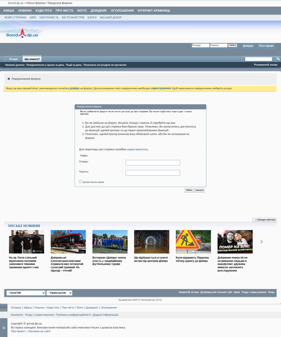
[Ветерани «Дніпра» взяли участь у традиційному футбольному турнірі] (110, 255)
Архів (237, 292)
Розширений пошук (265, 64)
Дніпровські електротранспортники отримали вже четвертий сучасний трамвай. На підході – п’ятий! (67, 264)
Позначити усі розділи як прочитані (105, 65)
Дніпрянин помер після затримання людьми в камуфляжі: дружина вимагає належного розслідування (232, 264)
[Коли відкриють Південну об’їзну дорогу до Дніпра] (193, 255)
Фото (82, 10)
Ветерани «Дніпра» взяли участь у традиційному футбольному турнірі (109, 261)
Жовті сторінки (15, 17)
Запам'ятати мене (93, 182)
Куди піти (44, 10)
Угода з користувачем (254, 292)
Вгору (271, 292)
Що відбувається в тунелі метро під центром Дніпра (151, 259)
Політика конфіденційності (73, 315)
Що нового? (32, 59)
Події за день (74, 65)
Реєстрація (266, 45)
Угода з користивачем (39, 315)
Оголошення (122, 10)
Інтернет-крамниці (154, 10)
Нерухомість (49, 17)
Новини (25, 10)
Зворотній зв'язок (189, 292)
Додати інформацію (106, 315)
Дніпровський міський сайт (216, 292)
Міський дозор (111, 17)
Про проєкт (18, 331)
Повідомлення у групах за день (45, 65)
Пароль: (84, 171)
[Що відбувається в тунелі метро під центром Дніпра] (151, 255)
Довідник (99, 10)
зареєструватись (137, 149)
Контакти (17, 315)
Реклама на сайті (39, 331)
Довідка (248, 45)
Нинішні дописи (15, 65)
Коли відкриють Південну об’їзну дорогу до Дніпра (192, 259)
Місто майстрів (73, 17)
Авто (33, 17)
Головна (16, 307)
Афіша (8, 10)
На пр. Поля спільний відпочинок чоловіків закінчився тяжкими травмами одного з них (24, 262)
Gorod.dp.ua (15, 3)
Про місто (64, 10)
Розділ (13, 59)
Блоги (92, 17)
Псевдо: (83, 161)
